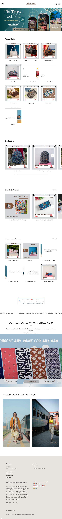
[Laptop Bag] (31, 93)
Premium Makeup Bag (31, 281)
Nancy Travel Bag (13, 60)
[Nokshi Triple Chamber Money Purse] (17, 206)
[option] (31, 19)
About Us (35, 464)
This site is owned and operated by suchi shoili (24, 514)
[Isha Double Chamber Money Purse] (44, 206)
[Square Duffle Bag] (49, 51)
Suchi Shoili (11, 514)
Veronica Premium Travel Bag (31, 60)
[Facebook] (7, 502)
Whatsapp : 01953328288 (39, 468)
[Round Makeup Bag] (13, 272)
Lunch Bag (13, 124)
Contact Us (35, 466)
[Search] (55, 4)
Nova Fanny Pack (49, 81)
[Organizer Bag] (31, 251)
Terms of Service (10, 471)
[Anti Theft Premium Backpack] (44, 157)
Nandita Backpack (18, 171)
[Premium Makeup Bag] (31, 272)
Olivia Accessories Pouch (49, 260)
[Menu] (2, 4)
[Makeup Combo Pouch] (13, 251)
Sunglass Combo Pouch (48, 281)
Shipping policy (9, 475)
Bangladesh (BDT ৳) (10, 510)
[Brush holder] (49, 93)
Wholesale (8, 477)
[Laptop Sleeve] (13, 93)
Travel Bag (13, 81)
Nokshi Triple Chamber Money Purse (17, 220)
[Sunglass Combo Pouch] (49, 272)
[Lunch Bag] (13, 115)
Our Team (8, 466)
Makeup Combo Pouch (13, 260)
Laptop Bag (31, 103)
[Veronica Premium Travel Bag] (31, 51)
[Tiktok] (13, 502)
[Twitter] (17, 502)
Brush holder (49, 103)
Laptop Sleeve (13, 103)
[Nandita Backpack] (17, 157)
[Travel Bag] (13, 72)
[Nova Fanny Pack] (49, 72)
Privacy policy (9, 473)
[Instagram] (10, 502)
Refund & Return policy (11, 469)
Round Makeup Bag (13, 281)
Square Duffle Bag (48, 60)
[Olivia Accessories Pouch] (49, 251)
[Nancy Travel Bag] (13, 51)
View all (54, 190)
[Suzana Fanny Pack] (31, 72)
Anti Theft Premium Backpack (44, 171)
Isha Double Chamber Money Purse (44, 220)
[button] (9, 155)
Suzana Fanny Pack (31, 81)
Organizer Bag (31, 260)
